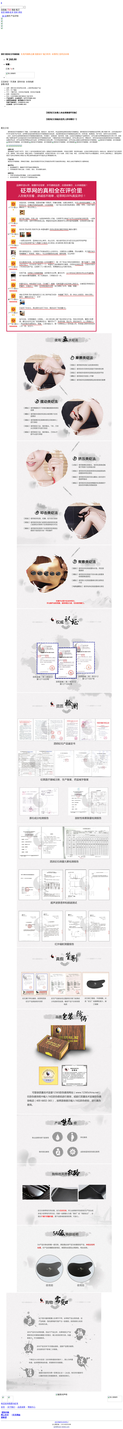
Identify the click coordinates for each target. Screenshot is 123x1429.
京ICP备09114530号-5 (61, 1422)
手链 (9, 10)
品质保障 (21, 1407)
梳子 (18, 10)
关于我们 (11, 1407)
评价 (20, 12)
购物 (7, 12)
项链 (13, 10)
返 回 (4, 16)
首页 (3, 12)
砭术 (11, 12)
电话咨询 (5, 1404)
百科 (16, 12)
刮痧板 (4, 10)
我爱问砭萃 (13, 1404)
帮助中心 (31, 1407)
